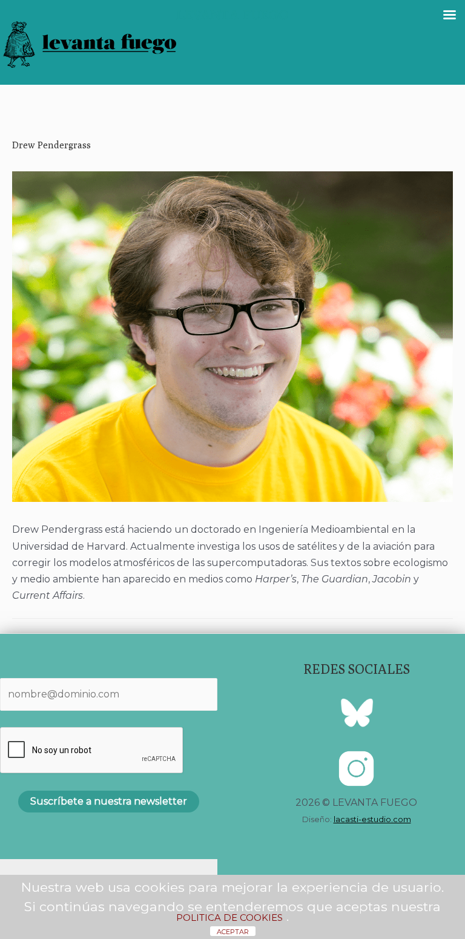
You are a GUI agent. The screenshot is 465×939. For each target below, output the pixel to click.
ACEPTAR (233, 931)
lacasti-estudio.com (372, 819)
